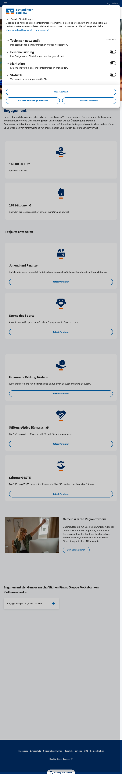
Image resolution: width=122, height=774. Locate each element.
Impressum (40, 30)
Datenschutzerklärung (18, 30)
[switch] (113, 51)
